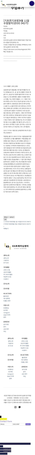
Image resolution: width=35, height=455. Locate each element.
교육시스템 (6, 270)
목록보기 (6, 228)
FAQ (4, 331)
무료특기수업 (7, 277)
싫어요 (12, 217)
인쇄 (5, 219)
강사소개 (6, 283)
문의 (4, 327)
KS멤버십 (6, 308)
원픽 (4, 317)
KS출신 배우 (7, 301)
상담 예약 (6, 329)
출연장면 (6, 296)
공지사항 (6, 324)
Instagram (6, 313)
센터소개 (6, 258)
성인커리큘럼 (7, 272)
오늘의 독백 (6, 315)
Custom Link (27, 444)
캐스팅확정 (6, 298)
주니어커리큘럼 (7, 274)
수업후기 (6, 279)
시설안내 (6, 260)
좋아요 (6, 217)
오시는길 (6, 263)
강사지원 (6, 288)
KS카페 (5, 310)
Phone (5, 454)
